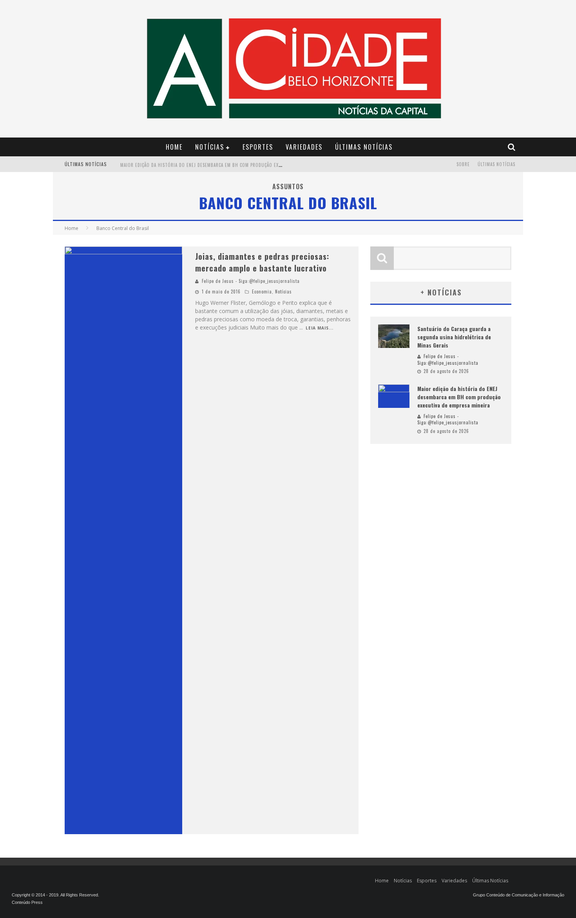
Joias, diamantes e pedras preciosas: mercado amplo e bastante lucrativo (262, 262)
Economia (262, 291)
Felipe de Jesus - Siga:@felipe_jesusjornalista (251, 281)
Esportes (258, 147)
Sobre (463, 164)
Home (174, 147)
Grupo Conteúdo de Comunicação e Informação (518, 895)
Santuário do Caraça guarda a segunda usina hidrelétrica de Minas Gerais (454, 336)
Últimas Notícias (364, 147)
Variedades (304, 147)
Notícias (209, 147)
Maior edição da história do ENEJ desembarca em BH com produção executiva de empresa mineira (230, 165)
